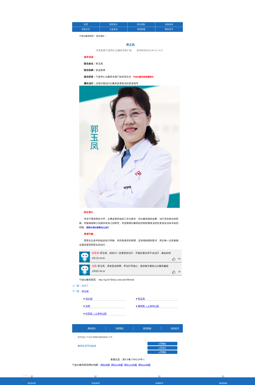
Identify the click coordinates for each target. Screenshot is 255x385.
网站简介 (92, 328)
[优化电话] (250, 254)
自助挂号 (175, 328)
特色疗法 (86, 29)
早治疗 (163, 348)
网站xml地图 (130, 365)
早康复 (163, 352)
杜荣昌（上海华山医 (96, 313)
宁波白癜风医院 (86, 36)
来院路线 (141, 29)
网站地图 (105, 365)
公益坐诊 (113, 29)
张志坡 (85, 291)
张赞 (87, 306)
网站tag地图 (144, 365)
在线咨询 (169, 24)
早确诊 (163, 343)
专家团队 (119, 328)
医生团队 (141, 24)
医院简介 (113, 24)
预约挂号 (169, 29)
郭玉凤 (141, 298)
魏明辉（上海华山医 (148, 306)
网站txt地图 (117, 365)
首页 (86, 24)
